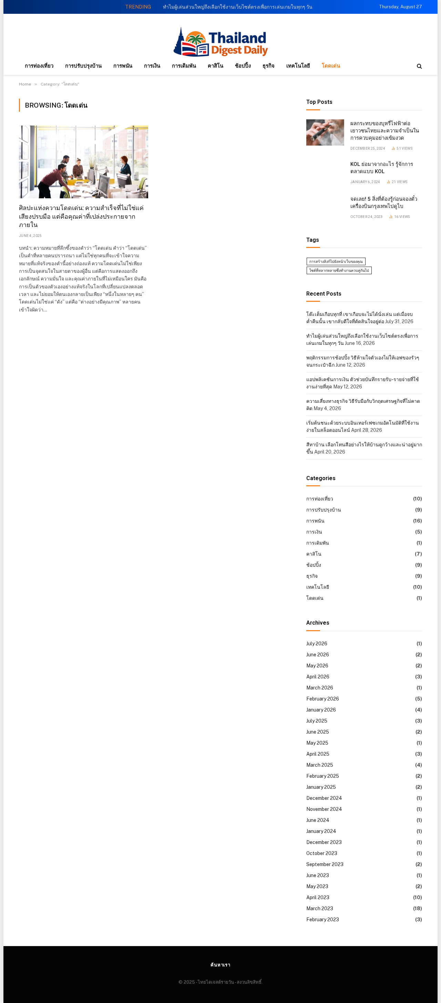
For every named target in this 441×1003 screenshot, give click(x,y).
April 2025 (317, 754)
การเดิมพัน (184, 66)
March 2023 (319, 908)
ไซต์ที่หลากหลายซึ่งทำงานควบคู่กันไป (339, 270)
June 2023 (317, 875)
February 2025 (322, 776)
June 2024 (317, 820)
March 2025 (319, 765)
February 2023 (322, 919)
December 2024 (324, 798)
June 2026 (317, 654)
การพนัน (122, 66)
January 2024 (321, 831)
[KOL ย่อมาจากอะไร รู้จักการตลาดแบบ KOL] (325, 173)
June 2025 (317, 732)
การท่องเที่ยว (39, 66)
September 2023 (324, 864)
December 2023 (324, 842)
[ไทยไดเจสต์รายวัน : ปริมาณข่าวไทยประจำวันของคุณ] (220, 42)
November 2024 (324, 809)
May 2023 (317, 886)
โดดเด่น (331, 66)
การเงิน (152, 66)
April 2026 (317, 676)
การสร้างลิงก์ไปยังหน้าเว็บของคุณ (336, 261)
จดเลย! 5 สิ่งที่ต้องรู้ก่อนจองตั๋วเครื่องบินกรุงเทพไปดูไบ (383, 202)
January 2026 (321, 710)
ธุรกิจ (269, 66)
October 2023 (321, 853)
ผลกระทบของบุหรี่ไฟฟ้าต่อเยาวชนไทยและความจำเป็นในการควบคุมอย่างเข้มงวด (384, 130)
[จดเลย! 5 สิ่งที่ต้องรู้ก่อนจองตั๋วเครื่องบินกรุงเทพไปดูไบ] (325, 208)
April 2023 (317, 897)
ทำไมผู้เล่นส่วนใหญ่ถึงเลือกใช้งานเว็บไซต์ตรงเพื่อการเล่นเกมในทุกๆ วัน (237, 7)
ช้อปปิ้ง (243, 66)
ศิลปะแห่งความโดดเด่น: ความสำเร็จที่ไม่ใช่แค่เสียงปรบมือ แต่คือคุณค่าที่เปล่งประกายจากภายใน (81, 216)
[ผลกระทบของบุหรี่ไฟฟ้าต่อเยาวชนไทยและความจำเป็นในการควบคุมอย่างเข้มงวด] (325, 132)
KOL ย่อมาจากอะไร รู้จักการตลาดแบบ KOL (381, 168)
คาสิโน (215, 66)
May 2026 (317, 665)
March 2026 (319, 688)
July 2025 (316, 721)
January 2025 (321, 787)
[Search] (419, 66)
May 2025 (317, 743)
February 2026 (322, 699)
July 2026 (316, 643)
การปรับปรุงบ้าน (83, 66)
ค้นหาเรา (220, 964)
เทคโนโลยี (298, 66)
